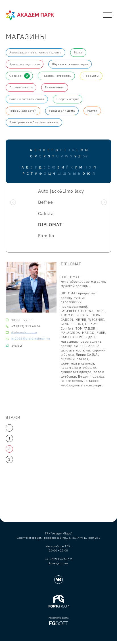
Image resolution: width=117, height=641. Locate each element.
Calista (46, 213)
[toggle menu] (107, 16)
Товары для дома (62, 111)
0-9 (85, 156)
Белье (78, 52)
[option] (58, 215)
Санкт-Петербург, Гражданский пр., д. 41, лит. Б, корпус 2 (59, 538)
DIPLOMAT (50, 224)
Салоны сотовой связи (26, 99)
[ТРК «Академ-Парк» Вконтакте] (58, 579)
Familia (46, 235)
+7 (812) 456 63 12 (58, 559)
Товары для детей (23, 111)
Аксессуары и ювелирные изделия (35, 52)
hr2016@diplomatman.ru (30, 338)
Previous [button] (13, 202)
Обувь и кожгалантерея (70, 64)
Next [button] (104, 202)
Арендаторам (58, 563)
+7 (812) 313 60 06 (26, 326)
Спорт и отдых (68, 99)
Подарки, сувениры (56, 76)
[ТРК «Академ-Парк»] (30, 15)
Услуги (92, 111)
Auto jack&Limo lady (61, 191)
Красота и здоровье (24, 64)
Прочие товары (21, 87)
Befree (45, 202)
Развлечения (54, 87)
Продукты (91, 76)
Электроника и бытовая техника (33, 122)
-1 (9, 428)
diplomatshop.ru (24, 332)
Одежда (15, 76)
